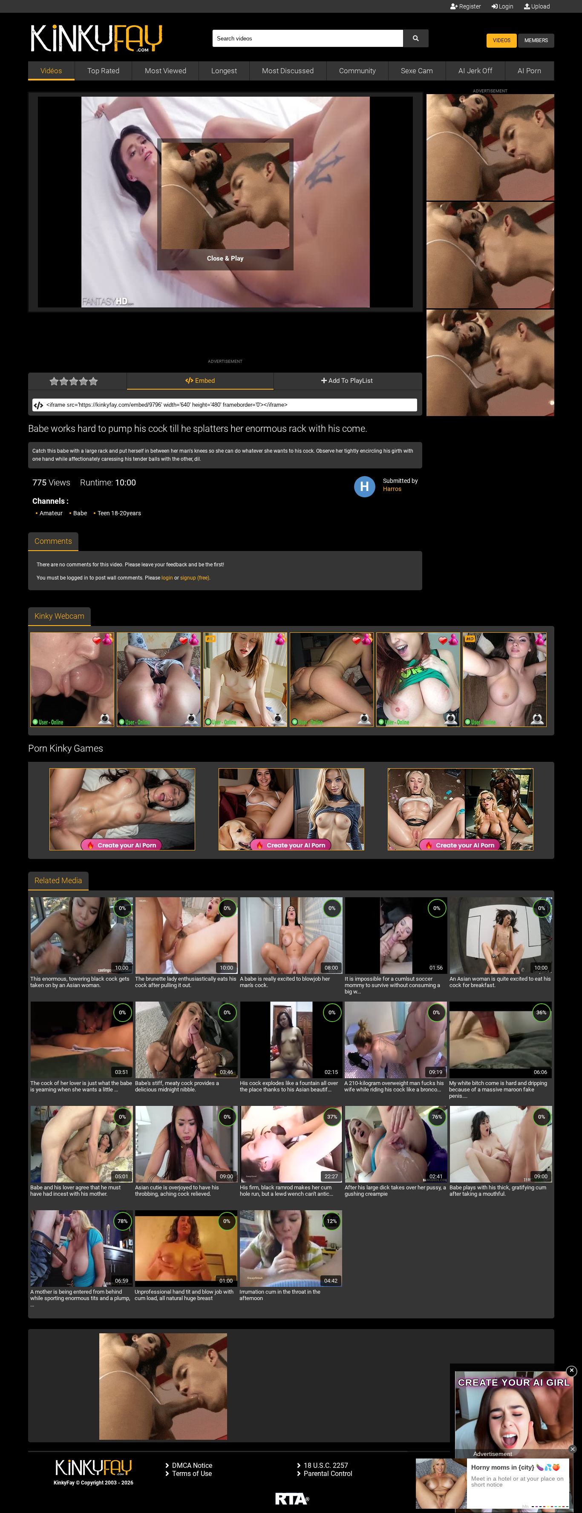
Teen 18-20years (119, 513)
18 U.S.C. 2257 (326, 1465)
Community (357, 70)
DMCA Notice (192, 1465)
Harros (392, 488)
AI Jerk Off (475, 70)
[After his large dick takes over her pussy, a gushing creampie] (396, 1181)
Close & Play (225, 258)
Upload (540, 6)
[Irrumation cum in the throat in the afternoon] (291, 1286)
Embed (204, 381)
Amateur (51, 513)
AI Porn (529, 70)
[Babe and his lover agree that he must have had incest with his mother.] (81, 1181)
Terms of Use (192, 1474)
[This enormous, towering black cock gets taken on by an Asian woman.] (81, 973)
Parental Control (328, 1474)
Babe (80, 513)
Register (469, 6)
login (167, 578)
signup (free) (194, 578)
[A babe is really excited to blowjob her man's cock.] (291, 973)
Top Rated (103, 70)
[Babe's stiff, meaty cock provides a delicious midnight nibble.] (186, 1077)
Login (505, 6)
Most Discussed (288, 70)
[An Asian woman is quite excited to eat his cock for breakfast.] (501, 973)
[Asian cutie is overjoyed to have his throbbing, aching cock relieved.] (186, 1181)
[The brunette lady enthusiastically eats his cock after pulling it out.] (186, 973)
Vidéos (51, 70)
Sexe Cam (417, 70)
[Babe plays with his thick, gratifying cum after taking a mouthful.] (501, 1181)
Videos (501, 40)
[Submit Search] (416, 38)
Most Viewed (165, 70)
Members (536, 40)
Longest (224, 70)
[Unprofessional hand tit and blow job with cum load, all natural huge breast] (186, 1286)
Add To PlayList (350, 381)
